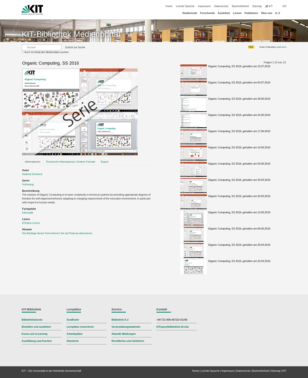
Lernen (237, 13)
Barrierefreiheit (240, 6)
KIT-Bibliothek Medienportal (71, 34)
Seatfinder (73, 319)
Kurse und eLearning (34, 334)
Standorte (73, 341)
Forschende (207, 13)
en (284, 6)
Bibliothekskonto (32, 319)
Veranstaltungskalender (126, 326)
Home (169, 6)
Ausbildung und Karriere (37, 341)
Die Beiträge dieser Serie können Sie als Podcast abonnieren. (57, 233)
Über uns (266, 13)
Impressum (204, 6)
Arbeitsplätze (75, 334)
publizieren (281, 47)
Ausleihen (224, 13)
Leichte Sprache (185, 6)
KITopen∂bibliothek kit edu (172, 326)
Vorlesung (28, 184)
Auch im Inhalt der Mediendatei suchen (46, 52)
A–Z (277, 13)
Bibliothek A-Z (120, 319)
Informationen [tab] (32, 161)
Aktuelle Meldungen (123, 334)
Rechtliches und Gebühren (127, 341)
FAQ (251, 47)
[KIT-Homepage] (32, 10)
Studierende (189, 13)
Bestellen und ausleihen (36, 326)
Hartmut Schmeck (32, 174)
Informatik (27, 212)
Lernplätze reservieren (80, 326)
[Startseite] (285, 13)
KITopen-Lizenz (31, 223)
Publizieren (251, 13)
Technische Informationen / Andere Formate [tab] (70, 161)
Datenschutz (221, 6)
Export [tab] (104, 161)
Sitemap (257, 6)
